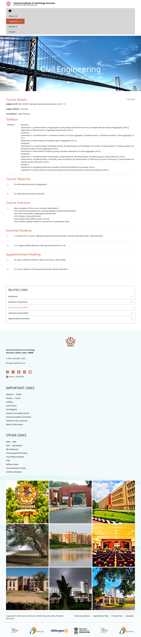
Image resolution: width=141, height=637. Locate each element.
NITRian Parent (12, 464)
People (12, 32)
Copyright (129, 616)
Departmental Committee (18, 318)
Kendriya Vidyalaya (14, 472)
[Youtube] (30, 372)
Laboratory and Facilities (18, 313)
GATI (8, 445)
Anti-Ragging (11, 409)
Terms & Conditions (82, 616)
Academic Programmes (17, 302)
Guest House (11, 405)
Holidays (9, 402)
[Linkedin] (24, 372)
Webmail (9, 394)
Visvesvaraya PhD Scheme (16, 453)
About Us (13, 16)
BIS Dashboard (12, 449)
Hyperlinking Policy (101, 616)
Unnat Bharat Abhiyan (15, 456)
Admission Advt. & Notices (17, 420)
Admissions (13, 296)
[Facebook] (18, 372)
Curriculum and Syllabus (18, 307)
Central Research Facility (16, 468)
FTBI (8, 460)
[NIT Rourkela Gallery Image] (27, 502)
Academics (14, 21)
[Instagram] (7, 372)
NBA (14, 442)
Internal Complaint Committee (18, 417)
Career (18, 398)
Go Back (131, 99)
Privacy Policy (117, 616)
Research (13, 26)
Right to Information (14, 424)
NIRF (8, 442)
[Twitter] (13, 372)
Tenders (9, 398)
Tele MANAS (17, 445)
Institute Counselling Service (17, 413)
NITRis (18, 394)
